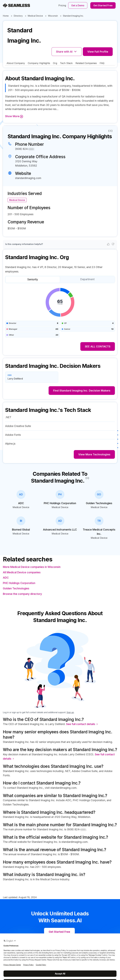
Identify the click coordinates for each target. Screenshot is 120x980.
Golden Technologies (16, 588)
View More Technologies (94, 454)
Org (55, 63)
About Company (16, 63)
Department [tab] (87, 279)
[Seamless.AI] (16, 5)
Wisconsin (53, 16)
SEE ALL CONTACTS (97, 346)
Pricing (62, 5)
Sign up (70, 712)
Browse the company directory (22, 593)
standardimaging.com (28, 178)
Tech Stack (66, 63)
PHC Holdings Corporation (19, 583)
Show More (12, 116)
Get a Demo (77, 5)
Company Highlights (39, 63)
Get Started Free (103, 5)
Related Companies (86, 63)
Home (6, 16)
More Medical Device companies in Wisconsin (31, 566)
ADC (6, 577)
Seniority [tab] (32, 279)
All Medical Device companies (22, 572)
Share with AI (64, 51)
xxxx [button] (31, 148)
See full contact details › (82, 724)
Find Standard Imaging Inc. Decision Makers (81, 390)
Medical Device (35, 16)
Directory (18, 16)
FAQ (102, 63)
